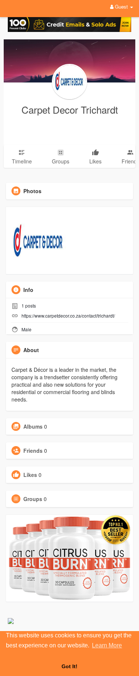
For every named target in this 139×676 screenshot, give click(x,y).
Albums (33, 426)
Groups (32, 499)
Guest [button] (121, 6)
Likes (30, 475)
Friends (33, 451)
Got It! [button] (69, 666)
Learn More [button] (107, 645)
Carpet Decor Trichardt (69, 109)
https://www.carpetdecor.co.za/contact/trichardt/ (68, 315)
